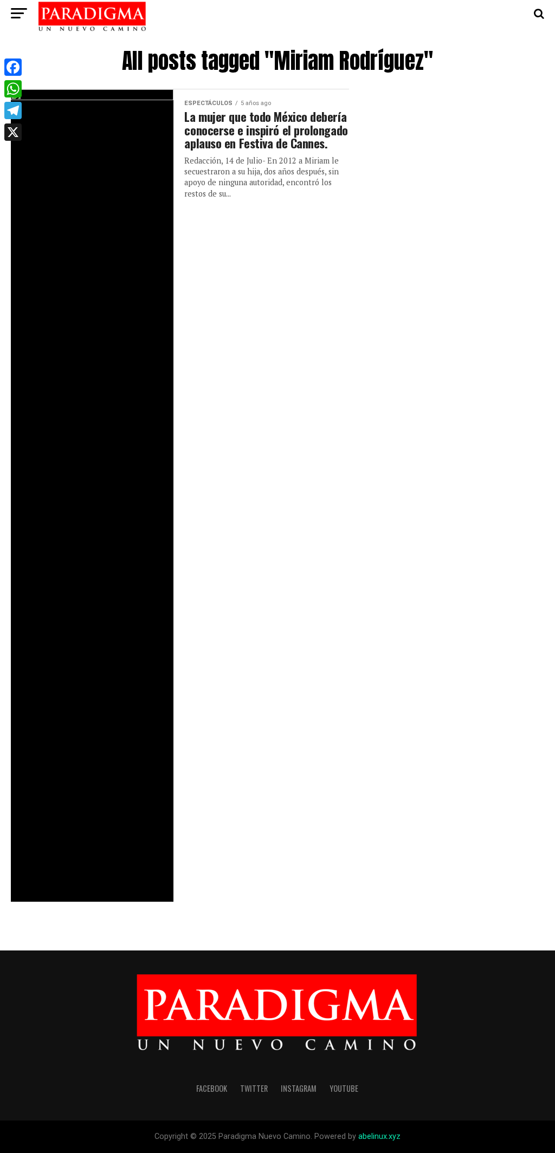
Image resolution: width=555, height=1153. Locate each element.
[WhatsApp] (13, 89)
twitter (254, 1088)
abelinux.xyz (379, 1136)
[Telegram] (13, 110)
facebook (211, 1088)
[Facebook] (13, 67)
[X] (13, 132)
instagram (299, 1088)
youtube (344, 1088)
